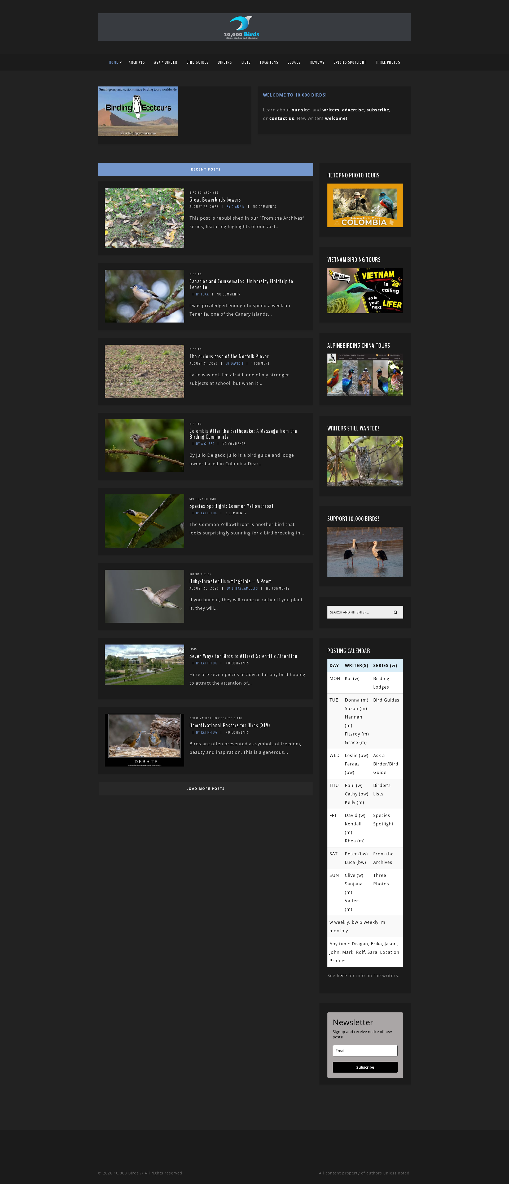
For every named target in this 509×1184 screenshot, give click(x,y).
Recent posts (206, 169)
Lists (246, 62)
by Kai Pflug (207, 513)
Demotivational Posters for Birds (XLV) (230, 725)
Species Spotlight (350, 62)
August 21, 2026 (204, 363)
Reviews (317, 62)
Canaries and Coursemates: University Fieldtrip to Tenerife (241, 284)
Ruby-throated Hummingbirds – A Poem (231, 581)
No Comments (264, 206)
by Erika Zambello (242, 588)
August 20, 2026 (204, 588)
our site (301, 110)
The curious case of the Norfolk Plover (229, 356)
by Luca (202, 294)
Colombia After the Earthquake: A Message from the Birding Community (243, 434)
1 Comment (261, 363)
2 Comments (236, 513)
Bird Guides (198, 62)
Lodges (294, 62)
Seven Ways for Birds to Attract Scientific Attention (243, 656)
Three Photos (388, 62)
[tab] (204, 168)
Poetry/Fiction (201, 574)
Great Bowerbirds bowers (215, 200)
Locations (269, 62)
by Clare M (236, 206)
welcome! (336, 118)
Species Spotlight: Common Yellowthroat (232, 506)
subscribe (378, 110)
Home (113, 62)
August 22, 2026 (204, 206)
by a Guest (205, 443)
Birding (225, 62)
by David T (235, 363)
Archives (137, 62)
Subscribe (365, 1067)
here (342, 975)
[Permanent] (144, 246)
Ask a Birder (165, 62)
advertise (353, 110)
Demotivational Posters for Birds (216, 718)
